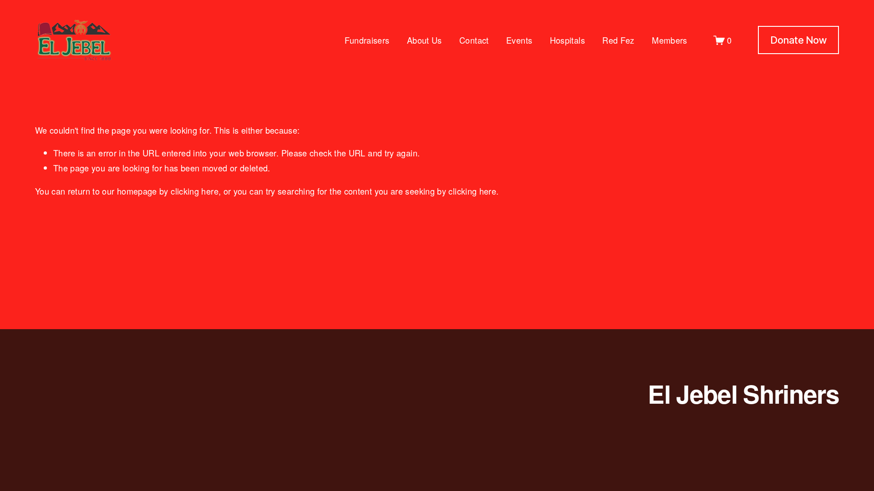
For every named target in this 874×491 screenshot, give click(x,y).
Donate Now (799, 40)
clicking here (194, 191)
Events (519, 40)
